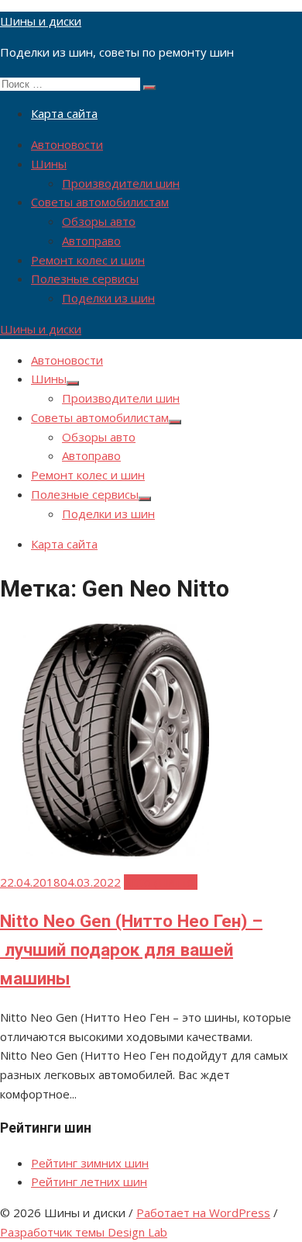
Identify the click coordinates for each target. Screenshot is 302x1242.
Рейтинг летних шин (89, 1181)
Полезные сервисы (85, 278)
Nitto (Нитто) (160, 882)
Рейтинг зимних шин (90, 1163)
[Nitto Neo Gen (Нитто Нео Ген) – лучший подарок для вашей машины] (116, 852)
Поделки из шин (108, 298)
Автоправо (91, 240)
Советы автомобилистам (100, 201)
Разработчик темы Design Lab (83, 1232)
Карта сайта (64, 113)
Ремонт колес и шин (88, 260)
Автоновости (67, 144)
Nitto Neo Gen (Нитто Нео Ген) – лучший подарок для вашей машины (131, 949)
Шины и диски (40, 21)
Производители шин (121, 183)
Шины (49, 163)
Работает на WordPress (203, 1212)
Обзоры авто (99, 221)
